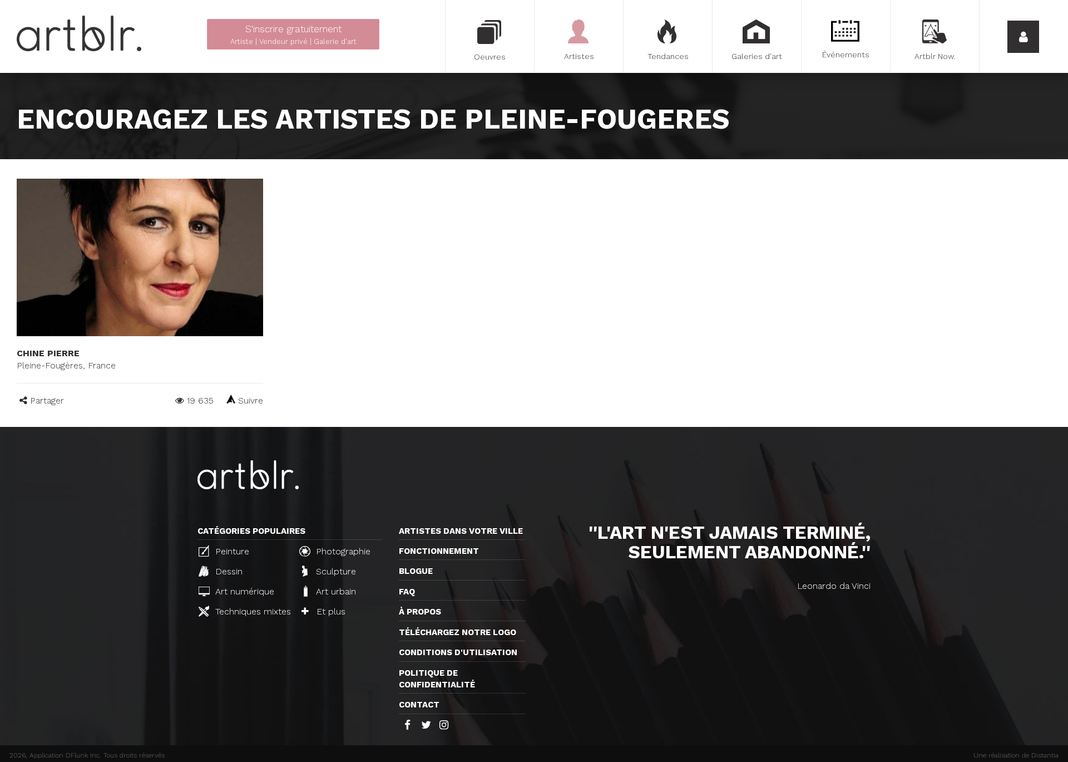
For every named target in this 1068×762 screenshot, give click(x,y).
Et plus (329, 611)
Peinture (230, 551)
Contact (419, 705)
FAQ (407, 592)
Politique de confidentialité (437, 679)
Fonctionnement (439, 551)
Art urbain (334, 591)
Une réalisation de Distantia (1016, 755)
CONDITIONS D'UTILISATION (458, 652)
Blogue (416, 571)
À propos (420, 612)
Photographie (341, 551)
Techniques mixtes (251, 611)
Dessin (227, 571)
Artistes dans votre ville (461, 531)
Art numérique (243, 591)
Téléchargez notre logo (457, 632)
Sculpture (334, 571)
